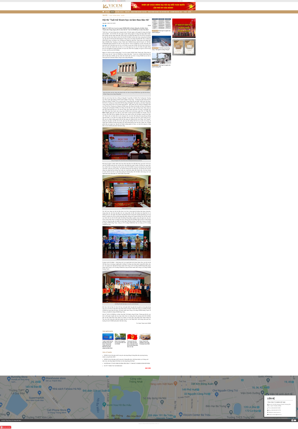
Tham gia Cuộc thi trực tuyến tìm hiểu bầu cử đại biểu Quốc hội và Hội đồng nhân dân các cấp (132, 344)
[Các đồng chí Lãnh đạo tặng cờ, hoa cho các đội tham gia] (127, 286)
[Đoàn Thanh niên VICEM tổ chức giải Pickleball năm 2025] (145, 337)
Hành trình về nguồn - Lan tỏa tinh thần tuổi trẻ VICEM (120, 343)
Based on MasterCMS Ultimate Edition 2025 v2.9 (149, 423)
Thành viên (127, 11)
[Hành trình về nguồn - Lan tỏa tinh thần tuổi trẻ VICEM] (120, 337)
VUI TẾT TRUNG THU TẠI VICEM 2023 (113, 365)
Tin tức (112, 11)
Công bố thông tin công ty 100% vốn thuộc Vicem (158, 11)
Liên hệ (189, 11)
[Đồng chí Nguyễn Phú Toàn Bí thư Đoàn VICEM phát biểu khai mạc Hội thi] (127, 143)
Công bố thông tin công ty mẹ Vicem (139, 11)
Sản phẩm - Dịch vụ (119, 11)
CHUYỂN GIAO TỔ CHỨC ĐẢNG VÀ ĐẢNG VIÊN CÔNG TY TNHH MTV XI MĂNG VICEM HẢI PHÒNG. (127, 363)
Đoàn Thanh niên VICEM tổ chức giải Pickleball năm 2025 (145, 343)
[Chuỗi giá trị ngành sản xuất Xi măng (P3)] (161, 58)
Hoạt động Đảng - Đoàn (116, 15)
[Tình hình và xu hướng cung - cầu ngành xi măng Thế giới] (161, 41)
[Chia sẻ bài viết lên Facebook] (103, 26)
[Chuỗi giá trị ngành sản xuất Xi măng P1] (161, 24)
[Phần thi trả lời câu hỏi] (127, 191)
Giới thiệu (107, 11)
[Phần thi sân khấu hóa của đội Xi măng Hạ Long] (127, 242)
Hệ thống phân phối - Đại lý (176, 11)
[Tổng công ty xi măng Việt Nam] (103, 11)
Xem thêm (148, 368)
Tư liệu (185, 11)
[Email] (150, 25)
